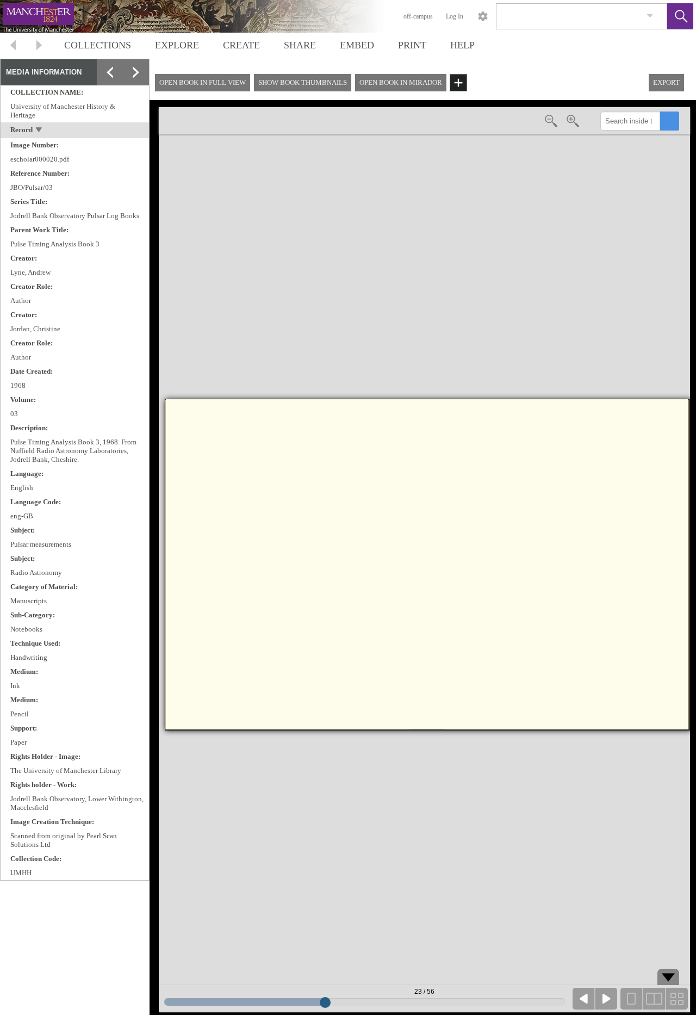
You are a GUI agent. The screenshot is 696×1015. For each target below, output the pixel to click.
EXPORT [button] (666, 82)
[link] (650, 16)
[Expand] (110, 72)
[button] (680, 16)
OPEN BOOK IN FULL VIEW (202, 82)
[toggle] (39, 131)
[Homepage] (205, 16)
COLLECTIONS (97, 45)
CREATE (241, 45)
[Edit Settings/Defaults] (483, 16)
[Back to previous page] (13, 46)
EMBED (357, 45)
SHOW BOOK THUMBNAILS (302, 82)
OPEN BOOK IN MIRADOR (400, 82)
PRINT (412, 45)
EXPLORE (177, 45)
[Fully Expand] (136, 72)
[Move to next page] (39, 46)
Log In (454, 16)
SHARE (300, 45)
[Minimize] (136, 98)
